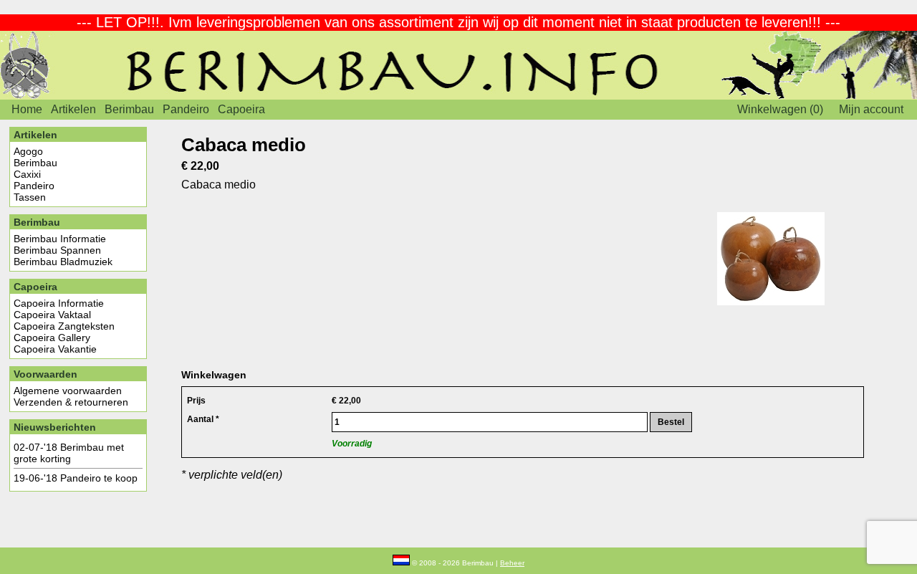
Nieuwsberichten (55, 427)
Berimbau (129, 109)
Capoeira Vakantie (55, 349)
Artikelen (73, 109)
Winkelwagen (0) (780, 109)
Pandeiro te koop (99, 478)
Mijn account (871, 109)
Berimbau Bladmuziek (63, 261)
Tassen (30, 197)
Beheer (512, 563)
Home (26, 109)
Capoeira (241, 109)
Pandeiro (186, 109)
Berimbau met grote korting (69, 452)
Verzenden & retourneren (71, 402)
